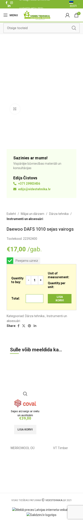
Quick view (25, 393)
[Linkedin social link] (9, 5)
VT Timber (60, 448)
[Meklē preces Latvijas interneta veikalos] (41, 509)
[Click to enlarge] (15, 109)
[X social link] (24, 326)
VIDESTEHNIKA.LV (55, 500)
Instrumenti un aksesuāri (25, 219)
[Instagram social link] (11, 2)
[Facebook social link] (6, 2)
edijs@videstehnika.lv (33, 189)
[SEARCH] (74, 28)
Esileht (11, 214)
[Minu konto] (67, 15)
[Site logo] (37, 15)
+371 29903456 (28, 183)
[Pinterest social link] (29, 326)
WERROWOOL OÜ (22, 448)
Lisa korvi (60, 298)
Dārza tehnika (59, 214)
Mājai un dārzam (32, 214)
